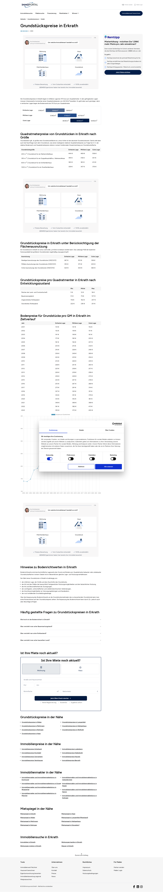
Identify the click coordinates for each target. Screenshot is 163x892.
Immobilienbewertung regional (30, 876)
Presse (54, 873)
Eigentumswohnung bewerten (30, 873)
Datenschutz (87, 870)
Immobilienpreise (32, 749)
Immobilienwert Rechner (28, 867)
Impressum (86, 867)
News (54, 876)
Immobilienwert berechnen (131, 13)
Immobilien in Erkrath (27, 842)
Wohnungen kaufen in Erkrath (72, 842)
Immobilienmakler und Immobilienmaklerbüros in (41, 783)
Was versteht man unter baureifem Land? (35, 640)
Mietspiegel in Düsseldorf (70, 825)
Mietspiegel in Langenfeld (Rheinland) (75, 817)
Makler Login (118, 870)
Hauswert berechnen (27, 870)
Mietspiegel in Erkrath (28, 814)
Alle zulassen (108, 466)
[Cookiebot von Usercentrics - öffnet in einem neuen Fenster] (113, 424)
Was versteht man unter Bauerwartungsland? (36, 626)
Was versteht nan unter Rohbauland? (33, 633)
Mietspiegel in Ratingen (28, 825)
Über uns (55, 867)
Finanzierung (51, 13)
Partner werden (119, 867)
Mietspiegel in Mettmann (29, 821)
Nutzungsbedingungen (90, 873)
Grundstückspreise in (32, 722)
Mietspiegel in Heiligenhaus (71, 821)
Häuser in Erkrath (67, 846)
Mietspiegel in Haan (68, 814)
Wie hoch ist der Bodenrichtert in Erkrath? (35, 619)
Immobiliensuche (26, 13)
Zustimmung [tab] (53, 430)
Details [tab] (81, 430)
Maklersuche (39, 13)
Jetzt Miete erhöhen (123, 72)
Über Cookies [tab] (109, 430)
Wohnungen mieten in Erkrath (30, 846)
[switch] (71, 458)
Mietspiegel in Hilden (27, 817)
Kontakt (54, 870)
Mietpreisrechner (26, 879)
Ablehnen (81, 466)
